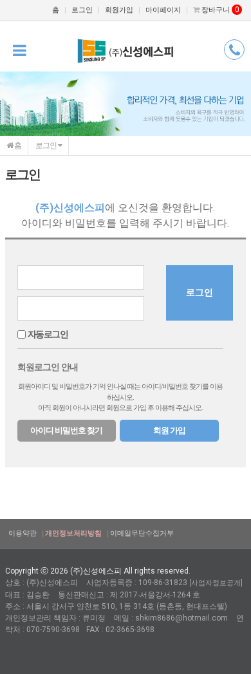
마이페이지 (163, 10)
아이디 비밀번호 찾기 (66, 430)
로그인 (82, 10)
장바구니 (219, 10)
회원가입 (119, 10)
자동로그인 (48, 334)
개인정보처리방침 (73, 533)
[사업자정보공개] (216, 583)
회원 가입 (169, 430)
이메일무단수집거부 (142, 533)
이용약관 (22, 533)
